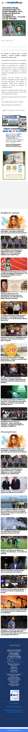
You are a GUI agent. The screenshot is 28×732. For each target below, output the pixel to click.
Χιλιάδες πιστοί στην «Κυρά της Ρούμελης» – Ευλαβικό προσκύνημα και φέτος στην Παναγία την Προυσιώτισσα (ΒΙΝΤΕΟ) (13, 380)
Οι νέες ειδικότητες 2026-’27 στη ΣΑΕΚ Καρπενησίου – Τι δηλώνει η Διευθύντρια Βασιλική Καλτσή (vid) (14, 359)
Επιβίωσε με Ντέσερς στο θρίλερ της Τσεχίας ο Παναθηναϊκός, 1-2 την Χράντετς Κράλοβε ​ (14, 551)
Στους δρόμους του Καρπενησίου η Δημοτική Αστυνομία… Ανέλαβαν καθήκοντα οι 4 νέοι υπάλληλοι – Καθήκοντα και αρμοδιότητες (11, 252)
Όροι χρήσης (14, 703)
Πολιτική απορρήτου (14, 707)
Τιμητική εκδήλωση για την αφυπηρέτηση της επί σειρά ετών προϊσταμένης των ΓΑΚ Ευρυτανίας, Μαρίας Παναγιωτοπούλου (12, 296)
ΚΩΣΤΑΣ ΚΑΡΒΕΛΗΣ (9, 110)
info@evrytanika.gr (15, 659)
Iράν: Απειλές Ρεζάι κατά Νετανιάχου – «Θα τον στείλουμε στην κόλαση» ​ (13, 571)
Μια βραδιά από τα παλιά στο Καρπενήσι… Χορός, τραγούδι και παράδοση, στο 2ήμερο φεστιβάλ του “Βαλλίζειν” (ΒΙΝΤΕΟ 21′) (12, 424)
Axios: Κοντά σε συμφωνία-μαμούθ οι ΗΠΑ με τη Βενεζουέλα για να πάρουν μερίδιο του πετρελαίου (14, 611)
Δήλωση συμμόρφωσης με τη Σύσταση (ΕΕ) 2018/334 (14, 711)
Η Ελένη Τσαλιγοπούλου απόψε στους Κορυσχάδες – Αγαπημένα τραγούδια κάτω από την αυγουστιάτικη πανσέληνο (14, 231)
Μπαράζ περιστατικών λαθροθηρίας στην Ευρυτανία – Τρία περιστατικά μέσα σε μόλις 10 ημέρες (14, 339)
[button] (2, 2)
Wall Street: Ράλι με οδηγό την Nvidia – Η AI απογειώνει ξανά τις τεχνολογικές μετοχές (13, 590)
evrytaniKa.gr (17, 661)
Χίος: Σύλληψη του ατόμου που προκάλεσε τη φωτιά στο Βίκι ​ (10, 532)
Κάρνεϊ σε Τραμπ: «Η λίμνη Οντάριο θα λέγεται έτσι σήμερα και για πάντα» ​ (13, 491)
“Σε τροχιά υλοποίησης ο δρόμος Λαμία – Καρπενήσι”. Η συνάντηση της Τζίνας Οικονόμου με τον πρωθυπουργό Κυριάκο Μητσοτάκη (14, 318)
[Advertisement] (14, 195)
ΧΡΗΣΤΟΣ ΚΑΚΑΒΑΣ (20, 110)
